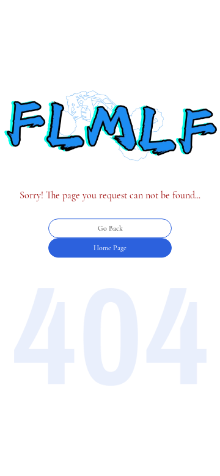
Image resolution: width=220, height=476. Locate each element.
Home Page (110, 247)
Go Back (110, 228)
